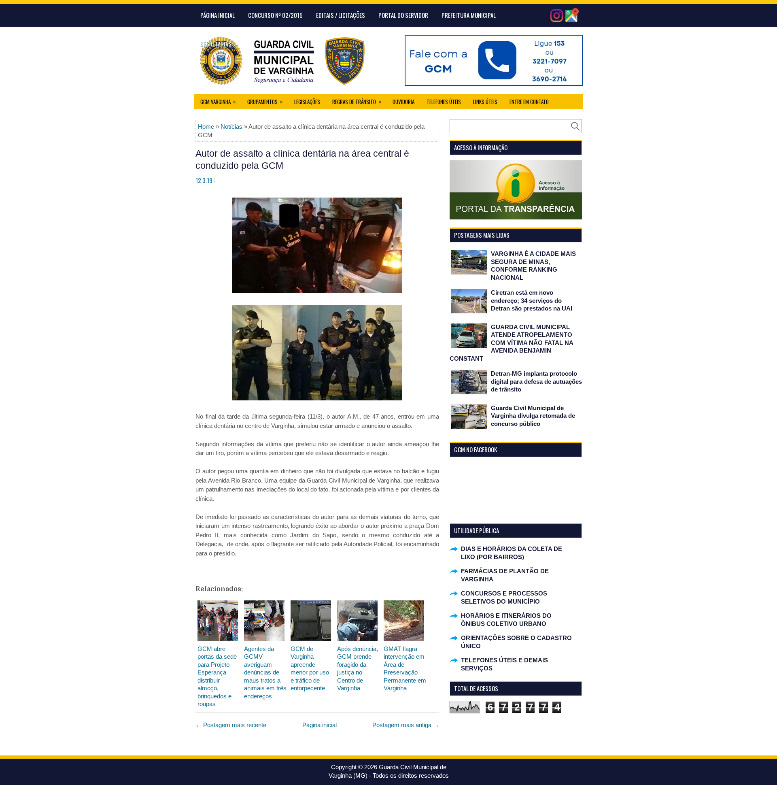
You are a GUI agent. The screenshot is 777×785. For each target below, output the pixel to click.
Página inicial (319, 724)
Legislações (307, 102)
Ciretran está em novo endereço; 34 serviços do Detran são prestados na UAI (531, 300)
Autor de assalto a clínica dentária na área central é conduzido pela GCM (302, 159)
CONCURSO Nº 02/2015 (275, 15)
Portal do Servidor (403, 15)
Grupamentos (265, 101)
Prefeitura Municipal (469, 15)
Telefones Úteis (444, 102)
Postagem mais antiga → (405, 724)
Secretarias (215, 43)
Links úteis (485, 102)
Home (206, 126)
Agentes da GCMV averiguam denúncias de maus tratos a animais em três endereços (265, 672)
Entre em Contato (529, 102)
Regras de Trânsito (356, 101)
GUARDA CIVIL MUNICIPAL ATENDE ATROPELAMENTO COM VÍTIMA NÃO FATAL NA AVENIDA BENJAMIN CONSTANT (511, 342)
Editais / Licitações (340, 15)
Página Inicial (217, 15)
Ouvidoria (403, 102)
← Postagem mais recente (230, 724)
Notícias (231, 126)
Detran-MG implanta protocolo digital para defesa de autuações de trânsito (536, 381)
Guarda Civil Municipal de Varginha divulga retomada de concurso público (533, 415)
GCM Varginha (218, 101)
